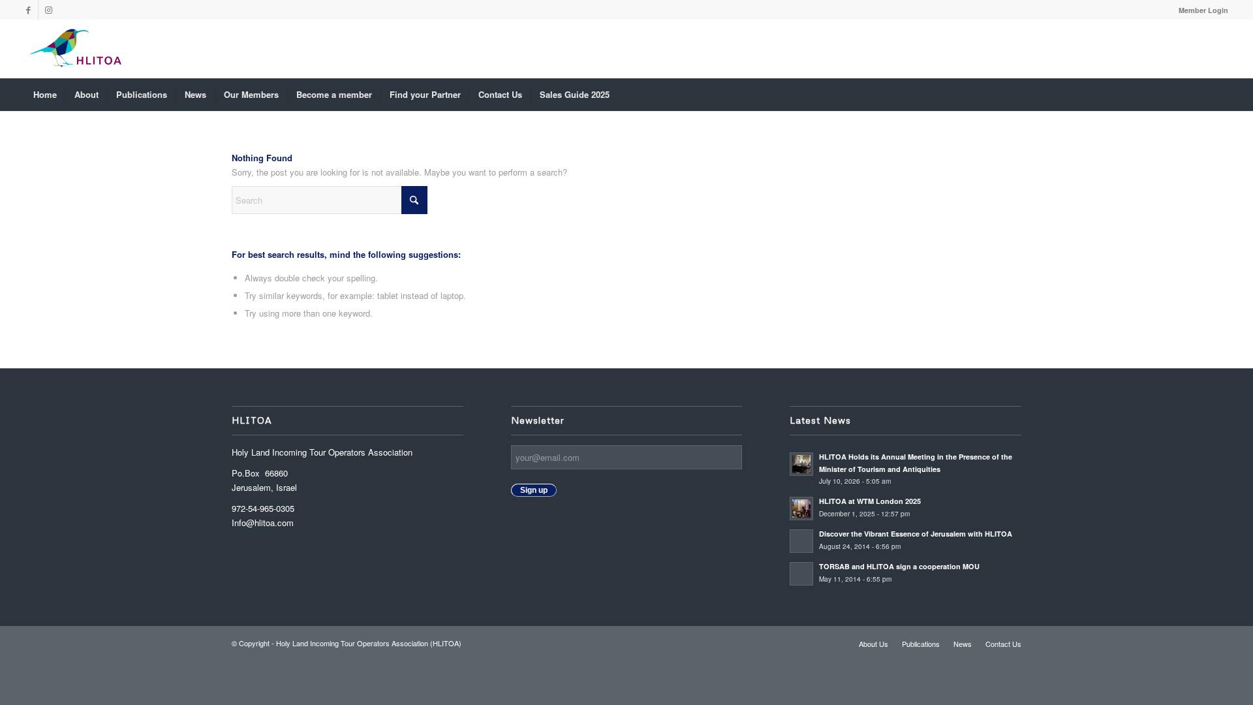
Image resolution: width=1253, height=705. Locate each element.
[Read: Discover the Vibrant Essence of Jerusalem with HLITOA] (801, 541)
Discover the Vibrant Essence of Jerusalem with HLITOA (915, 534)
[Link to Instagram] (48, 10)
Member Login (1203, 10)
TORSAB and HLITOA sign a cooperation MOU (900, 566)
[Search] (1219, 94)
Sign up (534, 490)
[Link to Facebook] (28, 10)
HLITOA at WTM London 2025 (870, 501)
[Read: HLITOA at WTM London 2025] (801, 508)
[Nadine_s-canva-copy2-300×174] (75, 49)
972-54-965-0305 (263, 508)
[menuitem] (1200, 10)
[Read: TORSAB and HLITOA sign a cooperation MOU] (801, 574)
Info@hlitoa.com (263, 522)
